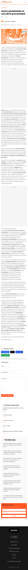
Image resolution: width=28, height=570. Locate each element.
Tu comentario (4, 378)
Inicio (2, 16)
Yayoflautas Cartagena (9, 21)
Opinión (5, 7)
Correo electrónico (4, 372)
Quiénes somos (14, 541)
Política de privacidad (14, 548)
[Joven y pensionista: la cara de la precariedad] (24, 32)
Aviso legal (14, 545)
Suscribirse (14, 515)
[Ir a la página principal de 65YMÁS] (6, 2)
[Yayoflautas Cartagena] (2, 21)
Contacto (14, 554)
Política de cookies (14, 551)
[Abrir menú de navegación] (25, 2)
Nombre (2, 366)
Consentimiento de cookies (14, 561)
